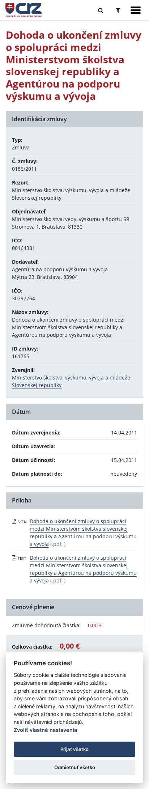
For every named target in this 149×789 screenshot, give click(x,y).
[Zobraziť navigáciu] (135, 10)
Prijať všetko (74, 749)
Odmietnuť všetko (74, 767)
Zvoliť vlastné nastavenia (45, 730)
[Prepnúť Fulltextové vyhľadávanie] (100, 10)
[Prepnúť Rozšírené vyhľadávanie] (118, 10)
